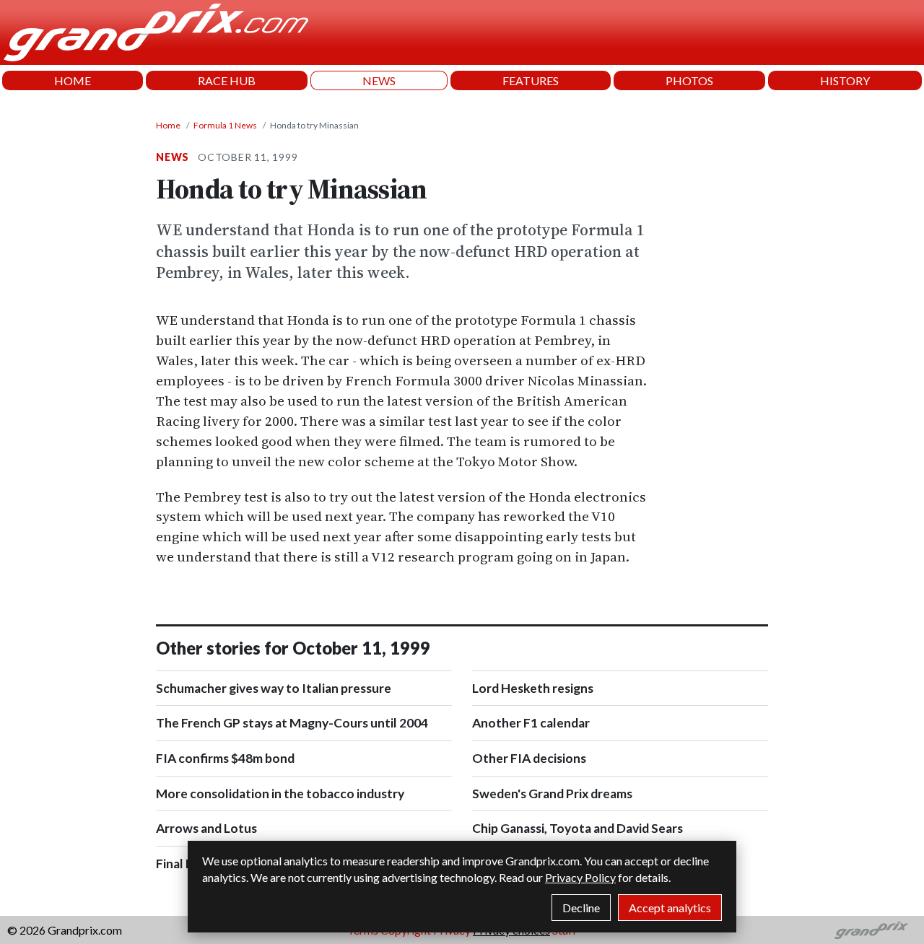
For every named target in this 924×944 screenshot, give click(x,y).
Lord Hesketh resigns (532, 688)
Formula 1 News (225, 125)
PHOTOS (689, 80)
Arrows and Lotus (206, 828)
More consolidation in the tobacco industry (280, 793)
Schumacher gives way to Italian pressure (273, 688)
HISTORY (845, 80)
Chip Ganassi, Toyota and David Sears (577, 828)
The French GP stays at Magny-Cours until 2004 (292, 722)
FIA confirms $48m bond (225, 758)
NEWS (379, 80)
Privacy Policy (580, 877)
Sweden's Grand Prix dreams (552, 793)
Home (168, 125)
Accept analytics (670, 907)
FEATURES (530, 80)
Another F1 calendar (531, 722)
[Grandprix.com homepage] (872, 930)
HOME (72, 80)
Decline (581, 907)
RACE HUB (227, 80)
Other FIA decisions (529, 758)
